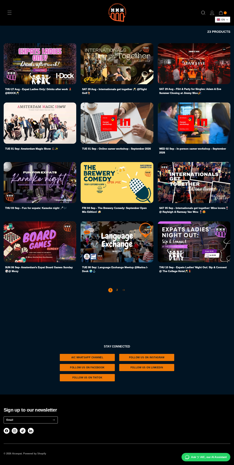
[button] (222, 20)
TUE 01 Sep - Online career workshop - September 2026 (116, 148)
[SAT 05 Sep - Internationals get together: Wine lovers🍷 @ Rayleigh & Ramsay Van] (194, 182)
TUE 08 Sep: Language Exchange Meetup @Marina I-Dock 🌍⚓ (115, 269)
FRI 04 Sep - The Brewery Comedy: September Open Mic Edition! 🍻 (114, 210)
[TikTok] (22, 430)
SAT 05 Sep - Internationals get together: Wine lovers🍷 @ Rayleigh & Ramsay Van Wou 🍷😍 (194, 210)
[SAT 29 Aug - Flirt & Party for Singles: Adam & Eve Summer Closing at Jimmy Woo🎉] (194, 63)
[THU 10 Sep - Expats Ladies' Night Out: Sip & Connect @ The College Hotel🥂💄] (194, 241)
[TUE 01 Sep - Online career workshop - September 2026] (117, 123)
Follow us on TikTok (87, 377)
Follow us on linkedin (147, 367)
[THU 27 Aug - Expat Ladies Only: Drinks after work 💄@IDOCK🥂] (40, 63)
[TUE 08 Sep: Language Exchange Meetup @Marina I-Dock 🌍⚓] (117, 241)
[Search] (203, 13)
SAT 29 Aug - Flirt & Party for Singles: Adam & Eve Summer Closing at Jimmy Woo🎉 (190, 91)
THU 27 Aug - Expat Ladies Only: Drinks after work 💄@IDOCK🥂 (38, 91)
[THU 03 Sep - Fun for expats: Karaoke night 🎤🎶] (40, 182)
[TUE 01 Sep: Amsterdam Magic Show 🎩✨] (40, 123)
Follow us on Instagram (147, 357)
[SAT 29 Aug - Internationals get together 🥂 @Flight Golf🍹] (117, 63)
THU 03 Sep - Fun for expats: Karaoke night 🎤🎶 (36, 208)
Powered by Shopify (34, 453)
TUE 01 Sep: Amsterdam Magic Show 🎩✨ (31, 148)
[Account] (212, 13)
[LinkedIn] (30, 430)
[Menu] (9, 13)
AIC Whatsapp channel (87, 357)
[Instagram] (14, 430)
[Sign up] (54, 420)
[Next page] (123, 290)
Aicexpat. (17, 453)
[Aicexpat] (117, 12)
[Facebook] (6, 430)
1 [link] (110, 290)
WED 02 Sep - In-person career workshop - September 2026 (192, 150)
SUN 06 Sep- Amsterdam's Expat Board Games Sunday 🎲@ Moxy (39, 269)
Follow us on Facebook (87, 367)
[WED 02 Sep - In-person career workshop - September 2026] (194, 123)
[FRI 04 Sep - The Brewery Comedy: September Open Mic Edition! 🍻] (117, 182)
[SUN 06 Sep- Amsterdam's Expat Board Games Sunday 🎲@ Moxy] (40, 241)
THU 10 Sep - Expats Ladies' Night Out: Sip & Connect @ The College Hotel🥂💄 (193, 269)
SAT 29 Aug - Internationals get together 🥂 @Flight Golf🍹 (114, 91)
